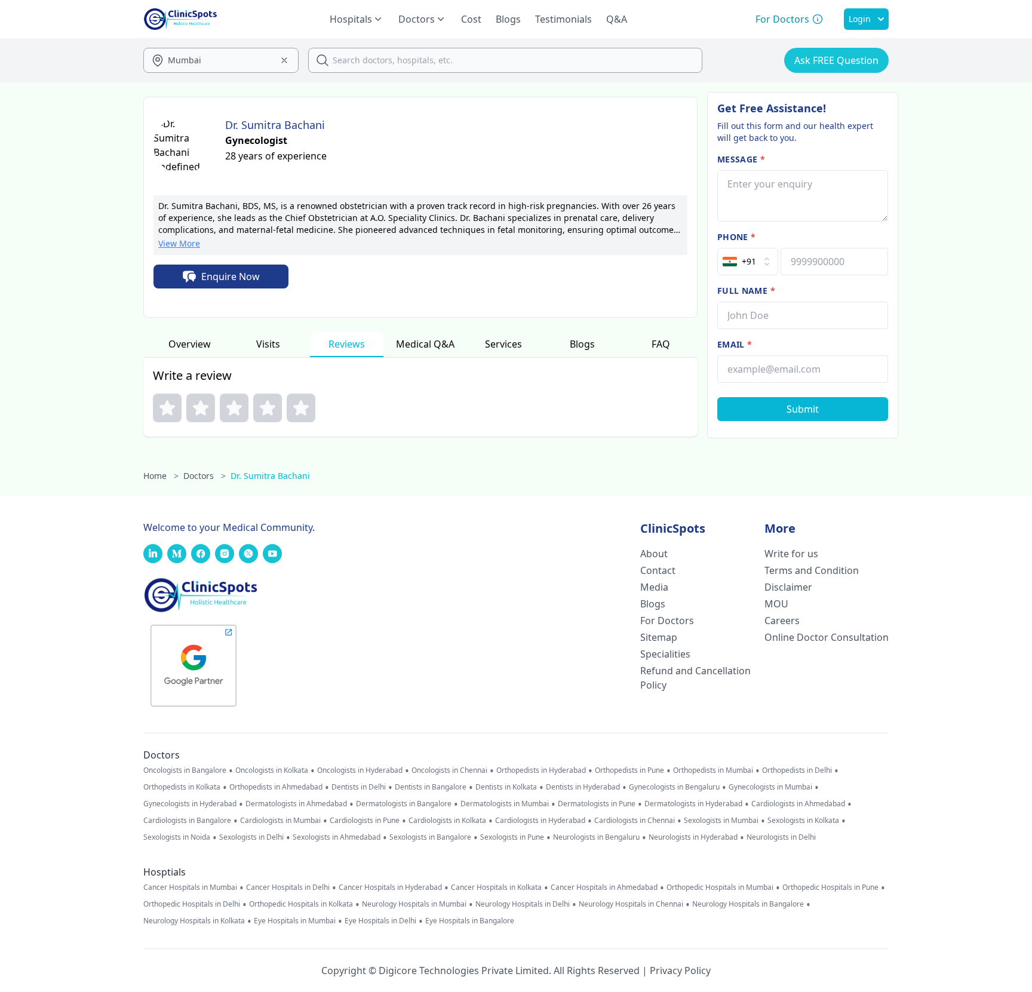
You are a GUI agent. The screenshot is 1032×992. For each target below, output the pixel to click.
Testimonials (563, 19)
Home (161, 475)
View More (179, 243)
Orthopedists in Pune (629, 770)
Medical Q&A (425, 344)
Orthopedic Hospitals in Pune (830, 887)
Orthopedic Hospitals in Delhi (191, 904)
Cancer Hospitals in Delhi (288, 887)
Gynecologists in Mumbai (770, 787)
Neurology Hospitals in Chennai (631, 904)
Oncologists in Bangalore (184, 770)
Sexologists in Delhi (251, 837)
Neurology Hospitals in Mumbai (414, 904)
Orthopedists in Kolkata (181, 787)
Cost (471, 19)
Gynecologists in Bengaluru (674, 787)
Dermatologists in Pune (596, 804)
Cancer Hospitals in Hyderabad (390, 887)
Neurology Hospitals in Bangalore (748, 904)
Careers (782, 620)
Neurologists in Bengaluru (596, 837)
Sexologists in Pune (512, 837)
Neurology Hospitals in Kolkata (194, 921)
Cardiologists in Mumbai (280, 820)
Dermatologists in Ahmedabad (296, 804)
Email (734, 344)
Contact (657, 570)
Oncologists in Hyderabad (360, 770)
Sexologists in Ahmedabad (336, 837)
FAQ (661, 344)
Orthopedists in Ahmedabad (275, 787)
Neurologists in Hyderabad (693, 837)
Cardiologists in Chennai (634, 820)
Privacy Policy (680, 970)
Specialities (665, 654)
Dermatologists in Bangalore (404, 804)
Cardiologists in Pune (365, 820)
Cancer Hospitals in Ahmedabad (604, 887)
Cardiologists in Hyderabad (540, 820)
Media (654, 587)
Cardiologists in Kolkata (447, 820)
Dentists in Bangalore (430, 787)
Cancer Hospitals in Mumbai (190, 887)
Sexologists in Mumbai (721, 820)
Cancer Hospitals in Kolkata (496, 887)
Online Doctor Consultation (826, 637)
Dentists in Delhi (358, 787)
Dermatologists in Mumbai (504, 804)
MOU (776, 603)
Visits (268, 344)
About (654, 553)
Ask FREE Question (836, 60)
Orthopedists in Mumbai (713, 770)
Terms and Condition (811, 570)
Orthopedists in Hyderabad (541, 770)
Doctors (204, 475)
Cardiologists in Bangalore (187, 820)
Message (741, 159)
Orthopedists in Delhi (797, 770)
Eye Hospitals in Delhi (380, 921)
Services (503, 344)
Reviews (346, 344)
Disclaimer (788, 587)
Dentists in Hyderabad (583, 787)
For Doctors (667, 620)
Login (860, 18)
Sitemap (658, 637)
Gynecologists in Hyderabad (189, 804)
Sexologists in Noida (176, 837)
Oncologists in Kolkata (271, 770)
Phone (736, 236)
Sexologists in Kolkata (803, 820)
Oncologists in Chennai (449, 770)
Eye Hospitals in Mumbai (295, 921)
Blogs (508, 19)
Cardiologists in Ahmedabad (798, 804)
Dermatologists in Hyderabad (693, 804)
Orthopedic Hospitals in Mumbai (719, 887)
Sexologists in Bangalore (430, 837)
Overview (189, 344)
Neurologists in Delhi (781, 837)
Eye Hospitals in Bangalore (469, 921)
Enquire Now (230, 276)
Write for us (791, 553)
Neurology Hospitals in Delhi (522, 904)
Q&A (616, 19)
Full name (746, 290)
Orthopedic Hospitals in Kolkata (301, 904)
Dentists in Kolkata (506, 787)
